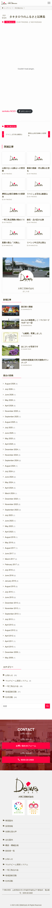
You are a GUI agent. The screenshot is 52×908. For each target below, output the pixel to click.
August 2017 (11, 548)
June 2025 (10, 433)
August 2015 (11, 586)
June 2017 (10, 553)
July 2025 (10, 427)
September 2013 (13, 613)
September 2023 (13, 509)
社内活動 (11, 697)
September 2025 (13, 416)
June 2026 (10, 394)
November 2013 (12, 608)
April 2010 (10, 646)
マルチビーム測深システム (18, 680)
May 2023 (10, 526)
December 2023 (12, 498)
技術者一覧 (10, 850)
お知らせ (11, 675)
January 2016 (11, 580)
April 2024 (10, 487)
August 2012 (11, 630)
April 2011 (10, 641)
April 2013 (10, 624)
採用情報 (9, 826)
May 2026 (10, 400)
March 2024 (11, 493)
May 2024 (10, 482)
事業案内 (9, 820)
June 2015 (10, 597)
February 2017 (12, 564)
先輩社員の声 (11, 831)
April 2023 (10, 531)
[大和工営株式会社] (9, 3)
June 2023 (10, 520)
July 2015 (10, 591)
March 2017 (11, 559)
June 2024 (10, 476)
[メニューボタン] (49, 3)
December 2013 (12, 602)
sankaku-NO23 (9, 111)
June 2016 (10, 575)
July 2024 (10, 471)
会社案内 (9, 839)
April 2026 (10, 405)
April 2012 (10, 635)
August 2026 (11, 383)
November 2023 (12, 504)
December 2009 (12, 652)
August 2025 (11, 422)
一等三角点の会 (10, 22)
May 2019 (10, 542)
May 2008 (10, 657)
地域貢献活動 (13, 691)
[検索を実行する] (47, 706)
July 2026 (10, 389)
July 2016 (10, 569)
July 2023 (10, 515)
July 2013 (10, 619)
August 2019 (11, 537)
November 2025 (12, 411)
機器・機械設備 (12, 845)
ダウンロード (26, 111)
